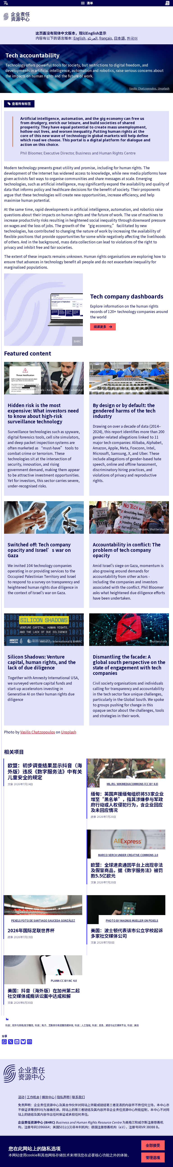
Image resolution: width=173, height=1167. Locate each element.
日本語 (119, 38)
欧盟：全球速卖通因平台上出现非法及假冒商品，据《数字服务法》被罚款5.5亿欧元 (127, 870)
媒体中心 (48, 1097)
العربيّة (92, 38)
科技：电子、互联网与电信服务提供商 (54, 1025)
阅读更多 (100, 326)
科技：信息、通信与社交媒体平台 (109, 1025)
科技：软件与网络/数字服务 (19, 1025)
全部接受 (153, 1145)
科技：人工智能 (83, 1025)
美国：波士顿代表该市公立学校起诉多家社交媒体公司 (127, 933)
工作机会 (33, 1097)
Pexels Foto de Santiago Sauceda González (43, 920)
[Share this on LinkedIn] (16, 1041)
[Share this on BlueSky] (23, 1041)
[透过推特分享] (10, 1041)
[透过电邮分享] (29, 1041)
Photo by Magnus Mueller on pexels (132, 920)
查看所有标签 (21, 103)
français (105, 38)
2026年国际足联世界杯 (31, 930)
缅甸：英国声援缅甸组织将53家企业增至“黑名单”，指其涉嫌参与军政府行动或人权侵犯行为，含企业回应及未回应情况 (127, 801)
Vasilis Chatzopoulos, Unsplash (149, 88)
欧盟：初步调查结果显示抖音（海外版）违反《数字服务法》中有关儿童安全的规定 (45, 771)
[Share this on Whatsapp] (4, 1041)
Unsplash (68, 732)
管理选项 (153, 1157)
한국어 (132, 38)
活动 (21, 1097)
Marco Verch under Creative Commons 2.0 (128, 855)
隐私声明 (63, 1097)
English (79, 38)
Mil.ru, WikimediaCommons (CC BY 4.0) (132, 784)
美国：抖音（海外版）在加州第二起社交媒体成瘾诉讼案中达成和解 (44, 993)
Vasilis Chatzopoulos (37, 732)
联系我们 (78, 1097)
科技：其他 (133, 1025)
